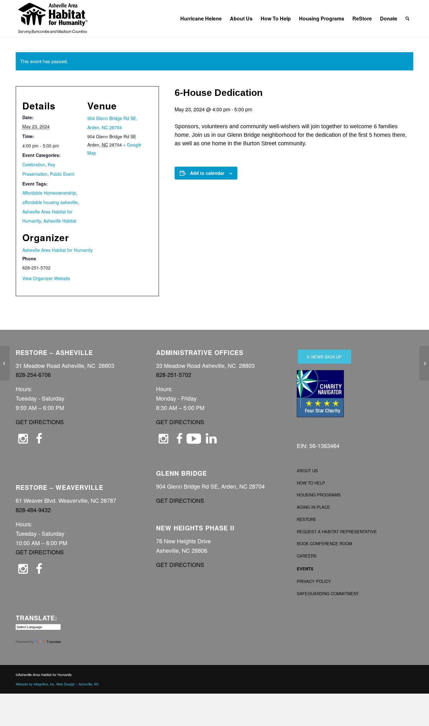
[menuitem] (201, 18)
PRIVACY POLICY (314, 581)
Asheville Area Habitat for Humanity (57, 250)
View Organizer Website (46, 278)
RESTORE (306, 519)
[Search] (407, 18)
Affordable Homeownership (49, 193)
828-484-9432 (33, 510)
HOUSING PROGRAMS (319, 495)
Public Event (62, 174)
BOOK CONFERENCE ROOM (324, 543)
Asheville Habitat (59, 221)
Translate (53, 642)
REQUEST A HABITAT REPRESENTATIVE (337, 532)
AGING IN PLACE (313, 507)
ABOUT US (307, 471)
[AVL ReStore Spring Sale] (5, 363)
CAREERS (307, 556)
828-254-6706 (33, 374)
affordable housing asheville (50, 202)
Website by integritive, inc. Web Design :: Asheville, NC (57, 683)
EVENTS (305, 569)
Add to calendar (207, 173)
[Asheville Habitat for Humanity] (53, 18)
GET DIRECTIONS (40, 422)
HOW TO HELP (311, 483)
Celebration (33, 164)
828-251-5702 (173, 374)
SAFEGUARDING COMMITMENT (328, 593)
